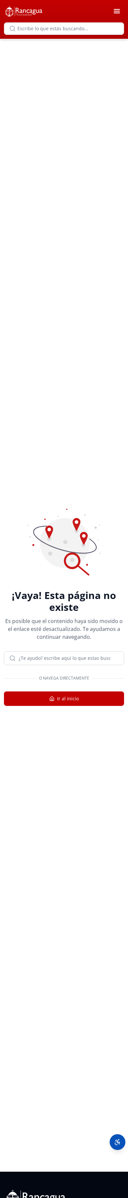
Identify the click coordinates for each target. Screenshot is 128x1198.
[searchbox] (64, 28)
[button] (117, 1142)
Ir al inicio (68, 698)
